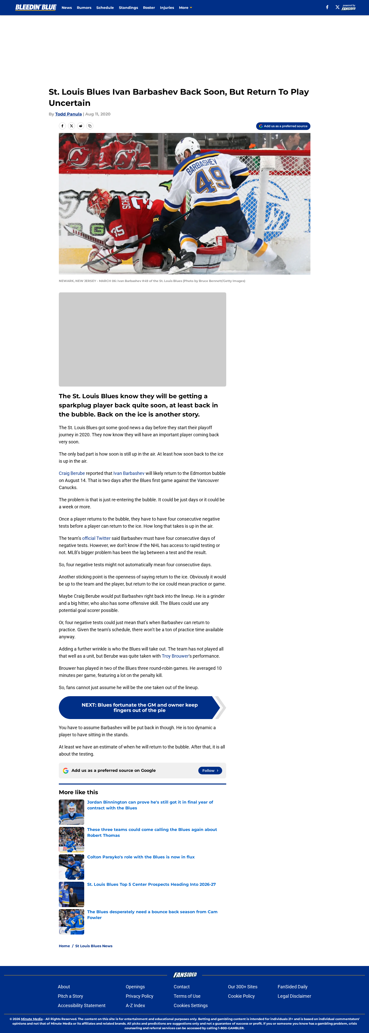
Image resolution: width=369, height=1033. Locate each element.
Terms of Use (187, 996)
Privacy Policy (139, 996)
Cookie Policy (241, 996)
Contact (182, 986)
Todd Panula (68, 114)
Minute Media (32, 1019)
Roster (149, 7)
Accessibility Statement (82, 1005)
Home (64, 946)
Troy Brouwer (175, 656)
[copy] (89, 125)
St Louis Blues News (93, 946)
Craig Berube (72, 473)
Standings (128, 7)
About (64, 986)
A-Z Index (135, 1005)
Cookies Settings (191, 1005)
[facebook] (327, 7)
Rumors (84, 7)
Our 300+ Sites (242, 986)
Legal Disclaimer (294, 996)
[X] (338, 7)
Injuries (167, 7)
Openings (135, 986)
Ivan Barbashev (129, 473)
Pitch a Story (70, 996)
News (67, 7)
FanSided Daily (293, 986)
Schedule (105, 7)
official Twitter (96, 538)
